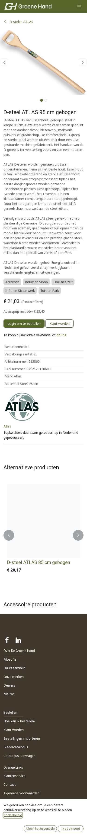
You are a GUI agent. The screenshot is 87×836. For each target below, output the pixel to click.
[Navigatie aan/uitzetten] (79, 6)
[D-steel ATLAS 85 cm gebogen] (43, 521)
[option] (43, 535)
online (61, 335)
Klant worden (59, 323)
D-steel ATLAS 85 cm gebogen (38, 562)
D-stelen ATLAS (21, 21)
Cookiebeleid (13, 815)
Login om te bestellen (24, 323)
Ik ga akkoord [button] (70, 829)
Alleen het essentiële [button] (40, 829)
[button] (4, 62)
